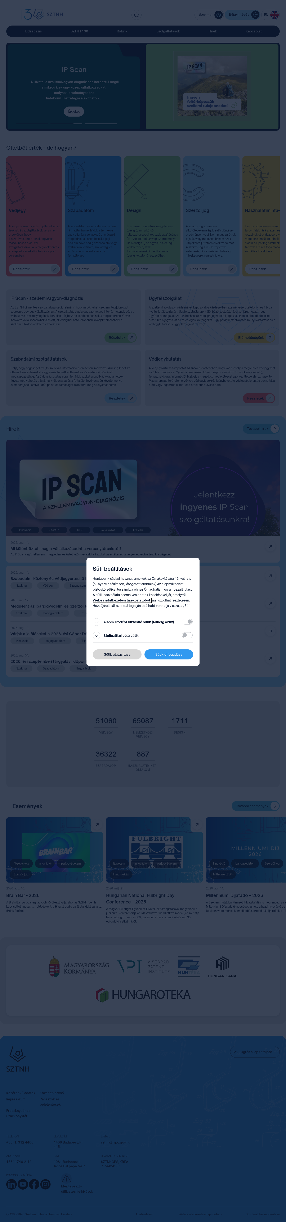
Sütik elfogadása (168, 654)
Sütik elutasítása (117, 654)
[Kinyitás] (96, 622)
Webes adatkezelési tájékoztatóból (122, 600)
